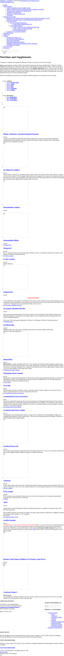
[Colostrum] (15, 477)
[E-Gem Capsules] (8, 256)
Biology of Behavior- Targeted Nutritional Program (20, 134)
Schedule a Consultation (6, 0)
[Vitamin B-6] (7, 245)
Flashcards (54, 615)
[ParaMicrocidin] (8, 321)
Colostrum (7, 480)
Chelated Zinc (8, 292)
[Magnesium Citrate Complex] (11, 370)
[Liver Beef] (6, 382)
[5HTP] (5, 499)
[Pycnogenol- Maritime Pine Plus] (12, 305)
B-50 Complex (8, 491)
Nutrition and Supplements (55, 627)
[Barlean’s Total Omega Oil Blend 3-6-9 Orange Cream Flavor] (15, 556)
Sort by (13, 82)
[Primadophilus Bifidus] (15, 237)
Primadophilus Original (11, 207)
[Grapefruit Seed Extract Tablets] (12, 407)
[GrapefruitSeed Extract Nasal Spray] (13, 393)
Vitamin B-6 (7, 248)
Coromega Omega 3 (10, 592)
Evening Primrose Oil (10, 446)
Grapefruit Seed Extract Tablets (14, 410)
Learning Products (53, 612)
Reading (53, 620)
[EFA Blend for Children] (15, 166)
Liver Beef (6, 385)
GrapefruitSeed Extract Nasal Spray (15, 396)
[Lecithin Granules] (10, 517)
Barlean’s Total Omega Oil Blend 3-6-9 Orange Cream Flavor (24, 559)
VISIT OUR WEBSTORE (7, 647)
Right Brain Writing (56, 626)
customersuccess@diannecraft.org (30, 0)
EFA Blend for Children (11, 170)
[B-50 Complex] (7, 488)
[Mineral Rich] (15, 356)
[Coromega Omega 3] (15, 589)
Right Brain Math (56, 623)
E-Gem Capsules (9, 259)
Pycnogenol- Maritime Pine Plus (14, 308)
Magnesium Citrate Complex (13, 373)
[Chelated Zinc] (15, 289)
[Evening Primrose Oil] (15, 443)
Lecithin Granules (9, 520)
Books (53, 614)
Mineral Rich (7, 359)
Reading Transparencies (57, 621)
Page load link (4, 652)
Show (12, 97)
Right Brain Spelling (56, 624)
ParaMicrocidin (8, 325)
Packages (53, 618)
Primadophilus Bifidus (11, 240)
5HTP (5, 502)
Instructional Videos (56, 617)
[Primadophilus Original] (15, 204)
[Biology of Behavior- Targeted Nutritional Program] (15, 130)
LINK (34, 529)
